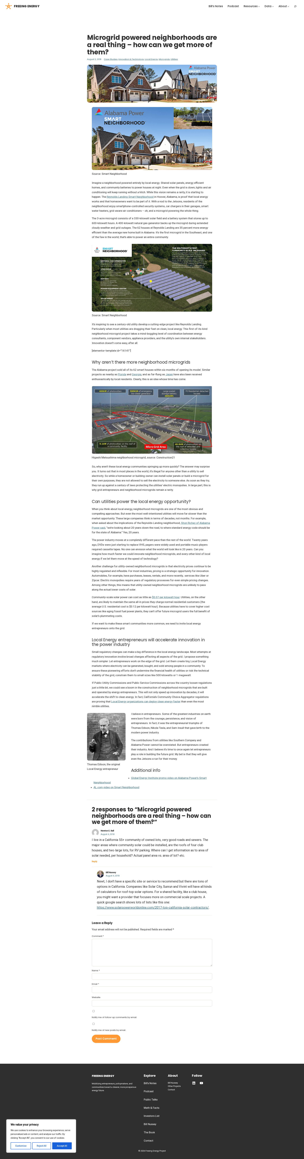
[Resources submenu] (259, 6)
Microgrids (164, 59)
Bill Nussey (111, 872)
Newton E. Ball (107, 830)
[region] (41, 1136)
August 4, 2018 (107, 834)
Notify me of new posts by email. (109, 1030)
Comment (98, 936)
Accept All (62, 1146)
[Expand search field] (295, 6)
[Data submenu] (273, 6)
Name (96, 970)
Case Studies (110, 59)
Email (95, 984)
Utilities (174, 59)
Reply (94, 861)
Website (96, 997)
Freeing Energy (26, 6)
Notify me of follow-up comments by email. (114, 1017)
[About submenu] (288, 6)
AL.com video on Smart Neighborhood (116, 787)
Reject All (41, 1146)
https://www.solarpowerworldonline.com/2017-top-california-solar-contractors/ (153, 907)
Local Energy (151, 59)
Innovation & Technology (131, 59)
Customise (20, 1146)
